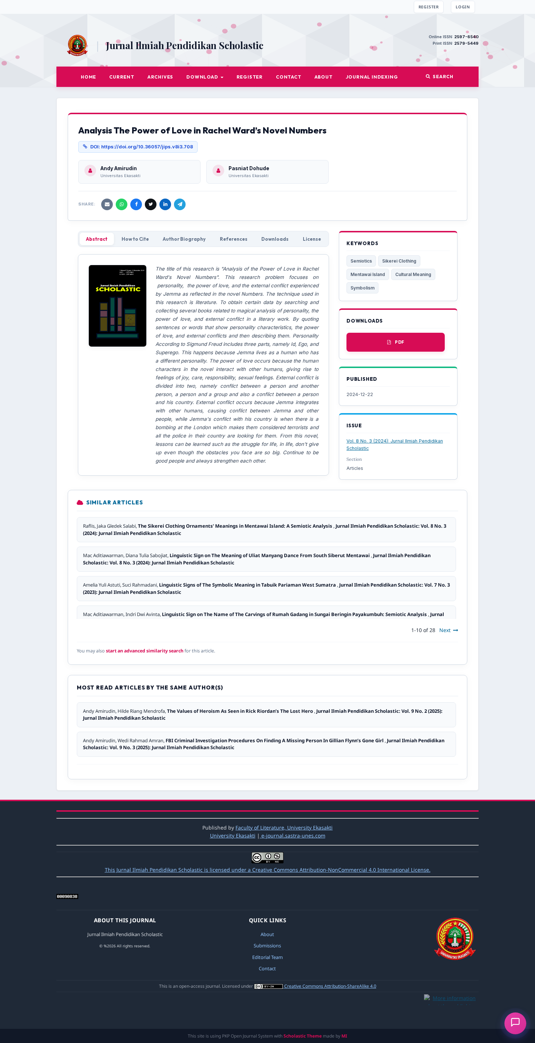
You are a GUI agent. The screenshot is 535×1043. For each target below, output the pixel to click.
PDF (399, 342)
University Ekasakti (232, 835)
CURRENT (121, 77)
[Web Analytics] (67, 897)
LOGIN (463, 6)
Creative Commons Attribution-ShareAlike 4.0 (330, 986)
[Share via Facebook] (136, 204)
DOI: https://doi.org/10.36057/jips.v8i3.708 (141, 146)
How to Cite (135, 239)
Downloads (275, 239)
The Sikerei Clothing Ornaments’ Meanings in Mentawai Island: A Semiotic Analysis (235, 526)
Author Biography (184, 239)
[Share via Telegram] (180, 204)
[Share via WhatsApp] (121, 204)
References (233, 239)
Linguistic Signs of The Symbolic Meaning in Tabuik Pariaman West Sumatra (248, 585)
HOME (88, 77)
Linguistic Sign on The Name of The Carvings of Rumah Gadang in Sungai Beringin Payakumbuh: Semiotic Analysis (295, 614)
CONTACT (288, 77)
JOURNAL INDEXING (372, 77)
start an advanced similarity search (144, 651)
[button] (515, 1023)
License (312, 239)
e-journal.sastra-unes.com (292, 835)
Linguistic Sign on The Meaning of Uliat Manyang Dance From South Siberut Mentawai (270, 555)
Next (445, 630)
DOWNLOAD (202, 77)
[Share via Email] (107, 204)
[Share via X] (150, 204)
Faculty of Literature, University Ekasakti (284, 827)
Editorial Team (267, 957)
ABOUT (323, 77)
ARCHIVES (160, 77)
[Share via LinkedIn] (165, 204)
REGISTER (429, 6)
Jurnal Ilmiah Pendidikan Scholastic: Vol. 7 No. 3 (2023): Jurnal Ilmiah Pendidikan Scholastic (263, 618)
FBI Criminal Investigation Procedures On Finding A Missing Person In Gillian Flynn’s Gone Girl (275, 740)
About (267, 934)
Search (443, 76)
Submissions (267, 945)
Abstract (96, 239)
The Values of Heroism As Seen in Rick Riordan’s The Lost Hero (240, 711)
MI (344, 1036)
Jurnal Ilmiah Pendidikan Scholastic (184, 45)
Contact (267, 968)
